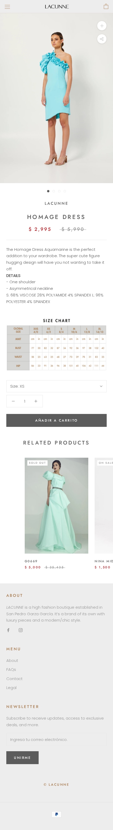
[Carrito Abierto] (106, 6)
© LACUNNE (56, 784)
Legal (11, 687)
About (12, 660)
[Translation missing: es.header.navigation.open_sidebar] (7, 6)
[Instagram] (21, 630)
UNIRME (22, 757)
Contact (14, 678)
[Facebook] (8, 630)
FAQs (11, 669)
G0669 (31, 561)
